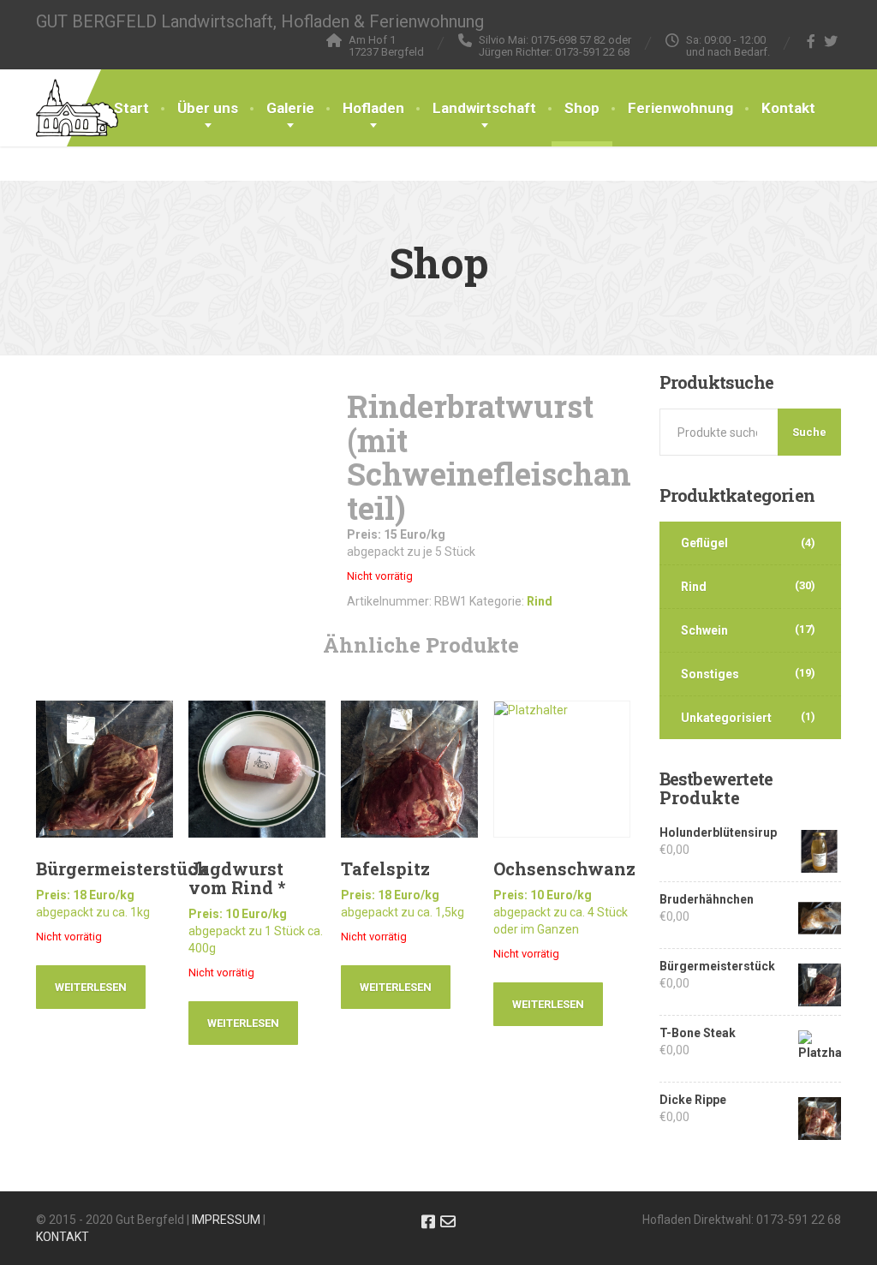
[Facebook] (811, 41)
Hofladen (373, 107)
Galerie (290, 107)
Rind (539, 601)
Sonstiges (710, 674)
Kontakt (788, 107)
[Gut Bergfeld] (77, 90)
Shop (582, 107)
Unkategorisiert (726, 718)
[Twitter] (831, 41)
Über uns (207, 107)
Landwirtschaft (484, 107)
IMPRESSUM (226, 1219)
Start (131, 107)
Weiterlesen (91, 987)
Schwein (704, 630)
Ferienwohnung (680, 107)
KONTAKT (62, 1237)
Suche (809, 432)
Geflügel (704, 543)
